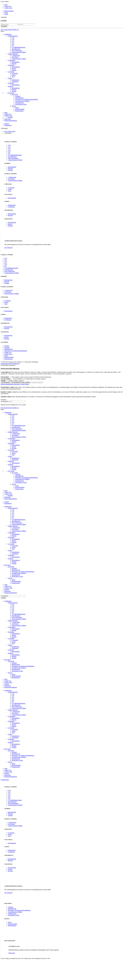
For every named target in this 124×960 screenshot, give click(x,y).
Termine (10, 170)
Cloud (6, 14)
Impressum (4, 363)
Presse (6, 12)
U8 (9, 153)
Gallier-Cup (7, 6)
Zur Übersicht (8, 247)
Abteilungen (7, 506)
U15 (9, 147)
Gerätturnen (11, 206)
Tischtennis (11, 537)
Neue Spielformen (13, 158)
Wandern (10, 558)
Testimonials (8, 125)
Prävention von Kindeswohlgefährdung (15, 350)
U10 (9, 152)
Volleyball (11, 555)
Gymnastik (11, 187)
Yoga (9, 191)
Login (2, 779)
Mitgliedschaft (8, 349)
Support (6, 123)
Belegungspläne (9, 11)
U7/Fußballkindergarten (15, 155)
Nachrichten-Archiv (17, 576)
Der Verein (7, 565)
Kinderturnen (12, 205)
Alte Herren (11, 179)
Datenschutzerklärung (13, 363)
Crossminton (11, 532)
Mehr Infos (12, 953)
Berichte (10, 168)
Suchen (3, 598)
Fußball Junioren (13, 508)
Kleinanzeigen (8, 359)
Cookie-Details (24, 384)
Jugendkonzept (12, 156)
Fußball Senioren (13, 526)
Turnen (10, 550)
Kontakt (6, 346)
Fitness (10, 189)
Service (10, 578)
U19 (9, 145)
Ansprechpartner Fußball (15, 160)
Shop (5, 4)
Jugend (10, 224)
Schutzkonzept (16, 575)
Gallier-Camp (8, 8)
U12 (9, 148)
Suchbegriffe (4, 401)
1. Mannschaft (12, 177)
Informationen (12, 167)
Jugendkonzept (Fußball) (19, 573)
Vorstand (6, 347)
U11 (9, 150)
